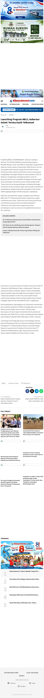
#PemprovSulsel (13, 383)
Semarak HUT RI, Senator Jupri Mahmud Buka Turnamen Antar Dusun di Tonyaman (33, 432)
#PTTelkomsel (25, 383)
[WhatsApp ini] (41, 391)
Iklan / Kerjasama (32, 673)
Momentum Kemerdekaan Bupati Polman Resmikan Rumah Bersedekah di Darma (10, 458)
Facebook (12, 683)
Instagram (23, 686)
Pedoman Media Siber (11, 673)
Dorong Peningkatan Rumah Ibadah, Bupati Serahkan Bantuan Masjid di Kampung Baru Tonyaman (10, 483)
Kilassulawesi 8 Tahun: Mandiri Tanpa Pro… (25, 571)
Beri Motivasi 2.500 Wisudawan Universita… (25, 587)
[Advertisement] (22, 67)
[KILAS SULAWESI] (22, 101)
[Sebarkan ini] (27, 391)
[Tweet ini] (32, 391)
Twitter (33, 683)
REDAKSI (21, 676)
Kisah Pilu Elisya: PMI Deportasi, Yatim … (24, 603)
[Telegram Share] (37, 391)
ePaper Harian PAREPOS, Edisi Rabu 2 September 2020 (34, 399)
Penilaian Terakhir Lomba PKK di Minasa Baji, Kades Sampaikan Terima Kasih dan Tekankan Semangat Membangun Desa (33, 480)
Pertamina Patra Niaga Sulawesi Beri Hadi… (25, 579)
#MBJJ (4, 383)
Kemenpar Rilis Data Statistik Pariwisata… (24, 595)
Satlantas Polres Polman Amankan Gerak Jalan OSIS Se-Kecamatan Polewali (33, 454)
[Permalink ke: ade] (3, 126)
